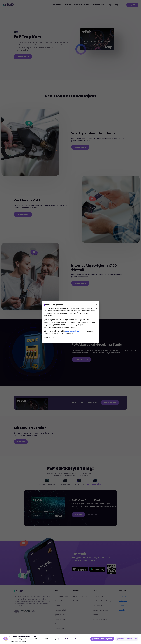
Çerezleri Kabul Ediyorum (102, 639)
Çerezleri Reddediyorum (127, 639)
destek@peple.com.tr (73, 331)
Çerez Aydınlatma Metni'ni (68, 639)
